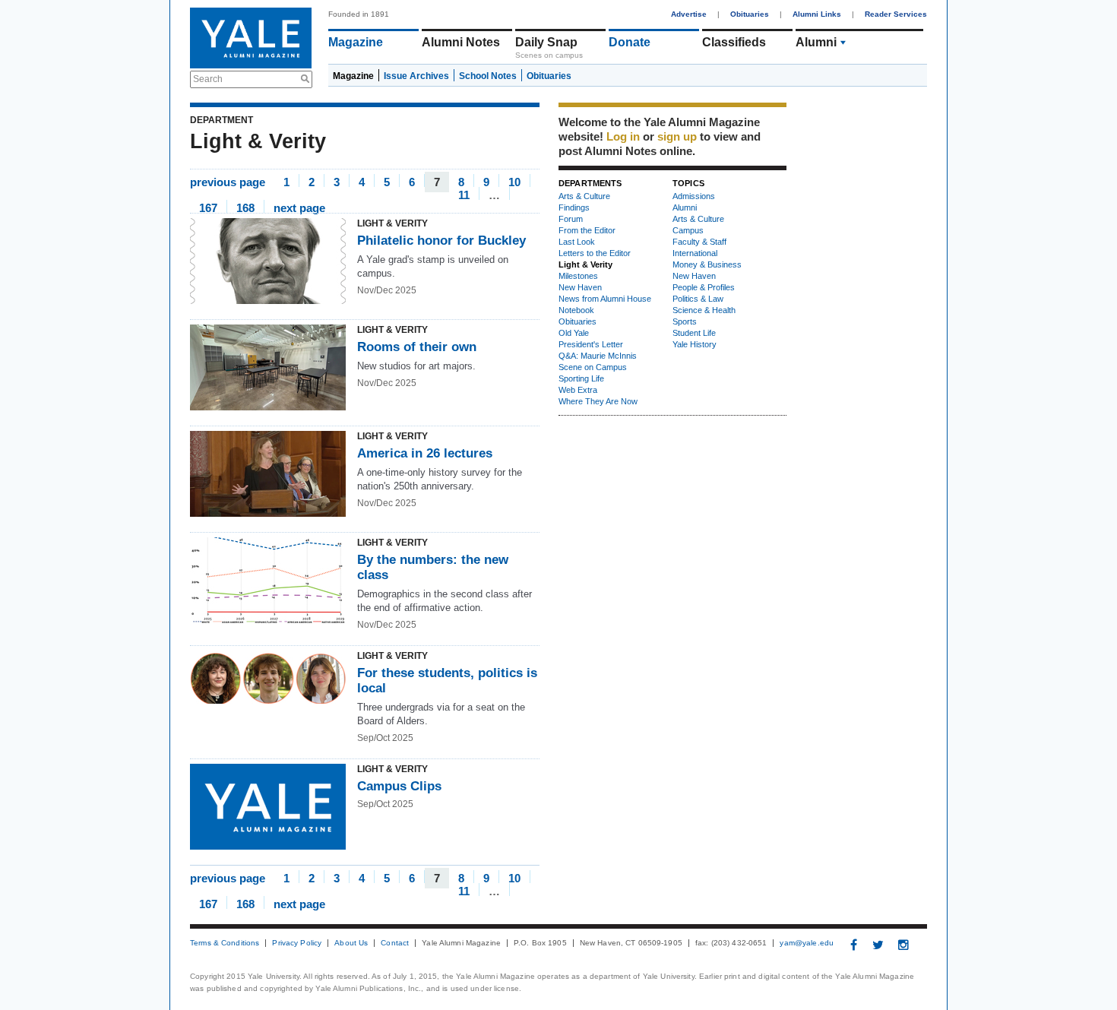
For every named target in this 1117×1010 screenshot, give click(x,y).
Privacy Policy (296, 943)
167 (208, 207)
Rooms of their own (416, 347)
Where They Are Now (598, 401)
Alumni (816, 42)
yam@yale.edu (807, 943)
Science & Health (704, 310)
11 (464, 194)
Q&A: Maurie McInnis (597, 355)
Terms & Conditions (224, 943)
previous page (227, 181)
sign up (677, 136)
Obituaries (749, 14)
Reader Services (896, 14)
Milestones (578, 275)
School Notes (488, 76)
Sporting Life (581, 378)
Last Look (576, 241)
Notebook (576, 310)
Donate (629, 42)
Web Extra (577, 389)
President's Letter (590, 344)
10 (514, 181)
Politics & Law (697, 298)
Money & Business (707, 264)
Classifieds (734, 42)
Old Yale (573, 332)
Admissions (693, 196)
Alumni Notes (461, 42)
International (694, 253)
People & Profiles (703, 287)
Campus (688, 230)
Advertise (689, 14)
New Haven (580, 287)
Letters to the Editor (594, 253)
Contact (395, 943)
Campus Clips (399, 786)
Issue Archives (416, 76)
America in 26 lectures (424, 453)
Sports (684, 321)
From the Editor (586, 230)
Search (208, 79)
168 (245, 207)
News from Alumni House (604, 298)
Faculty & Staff (699, 241)
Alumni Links (817, 14)
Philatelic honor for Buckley (441, 240)
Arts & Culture (584, 196)
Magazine (355, 42)
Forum (570, 218)
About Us (351, 943)
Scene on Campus (592, 367)
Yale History (694, 344)
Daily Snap (546, 42)
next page (299, 207)
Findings (574, 207)
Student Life (694, 332)
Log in (623, 136)
